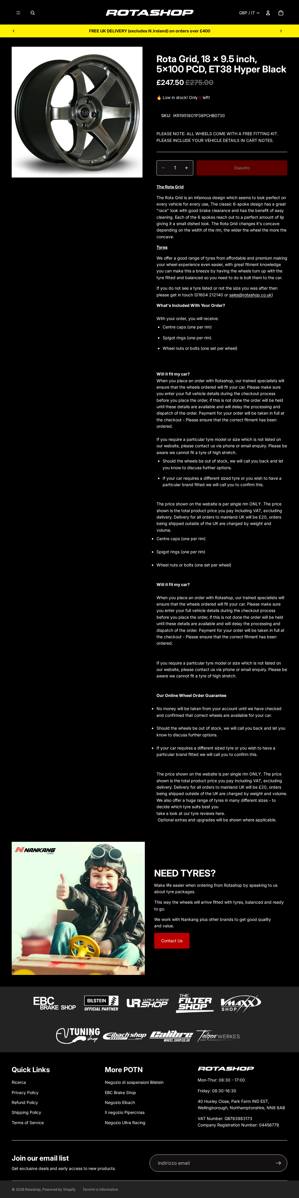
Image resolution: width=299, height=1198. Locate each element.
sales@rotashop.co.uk (250, 294)
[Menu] (18, 13)
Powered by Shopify (59, 1189)
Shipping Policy (26, 1112)
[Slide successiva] (280, 31)
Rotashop (33, 1189)
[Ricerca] (32, 12)
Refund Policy (25, 1102)
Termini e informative (100, 1189)
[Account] (268, 12)
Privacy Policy (25, 1092)
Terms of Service (28, 1122)
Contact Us (171, 940)
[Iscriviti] (278, 1163)
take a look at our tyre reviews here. (191, 813)
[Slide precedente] (13, 31)
